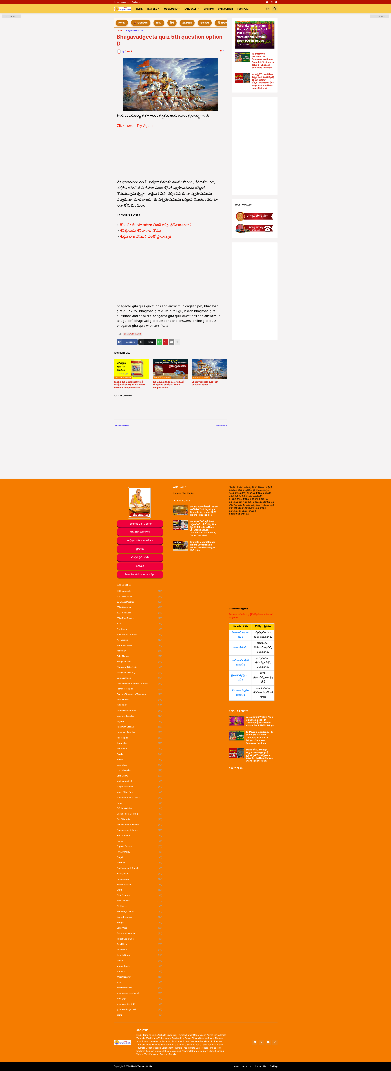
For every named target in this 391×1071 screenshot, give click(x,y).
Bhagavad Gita (139, 661)
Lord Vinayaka (139, 770)
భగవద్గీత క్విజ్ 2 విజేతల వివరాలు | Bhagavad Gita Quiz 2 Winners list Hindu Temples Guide (129, 384)
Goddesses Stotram (139, 710)
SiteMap (274, 1066)
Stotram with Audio (139, 933)
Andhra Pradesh (139, 645)
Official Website (139, 808)
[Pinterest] (165, 342)
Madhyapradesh (139, 781)
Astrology (139, 650)
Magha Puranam (139, 786)
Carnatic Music (139, 678)
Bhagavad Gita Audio (139, 667)
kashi (139, 1015)
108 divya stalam (139, 596)
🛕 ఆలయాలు (141, 22)
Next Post (220, 425)
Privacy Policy (139, 852)
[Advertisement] (170, 154)
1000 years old (139, 591)
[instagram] (275, 1042)
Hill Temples (139, 737)
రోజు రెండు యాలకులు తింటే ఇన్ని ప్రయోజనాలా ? (156, 225)
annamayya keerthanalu (139, 993)
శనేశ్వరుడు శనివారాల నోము (140, 231)
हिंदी (172, 22)
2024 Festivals (139, 612)
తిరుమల (204, 22)
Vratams (139, 971)
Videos (139, 960)
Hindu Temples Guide (141, 1066)
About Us (125, 2)
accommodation (139, 987)
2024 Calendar (139, 607)
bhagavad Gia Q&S (139, 1004)
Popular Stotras (139, 846)
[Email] (171, 342)
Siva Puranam (139, 895)
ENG (159, 22)
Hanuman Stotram (139, 727)
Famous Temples (139, 688)
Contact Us (136, 2)
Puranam (139, 862)
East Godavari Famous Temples (139, 683)
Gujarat (139, 721)
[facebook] (267, 2)
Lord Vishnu (139, 776)
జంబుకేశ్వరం (240, 648)
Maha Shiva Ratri (139, 792)
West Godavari (139, 977)
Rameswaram (139, 879)
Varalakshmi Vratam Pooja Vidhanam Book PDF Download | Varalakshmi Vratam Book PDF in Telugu (260, 721)
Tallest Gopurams (139, 939)
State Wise (139, 928)
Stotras (209, 8)
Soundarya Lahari (139, 911)
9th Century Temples (139, 634)
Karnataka (139, 743)
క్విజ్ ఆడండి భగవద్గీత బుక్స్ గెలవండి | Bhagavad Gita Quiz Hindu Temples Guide (168, 384)
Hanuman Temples (139, 732)
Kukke (139, 759)
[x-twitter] (272, 2)
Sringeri (139, 922)
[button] (267, 8)
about (139, 982)
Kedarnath (139, 748)
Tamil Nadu (139, 944)
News (139, 803)
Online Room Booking (139, 814)
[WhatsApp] (159, 342)
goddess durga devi (139, 1009)
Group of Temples (139, 716)
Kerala (139, 754)
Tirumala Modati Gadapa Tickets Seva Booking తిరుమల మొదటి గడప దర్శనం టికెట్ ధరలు (202, 546)
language (191, 8)
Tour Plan (243, 8)
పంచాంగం (187, 22)
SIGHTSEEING (139, 884)
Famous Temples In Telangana (139, 694)
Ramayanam (139, 873)
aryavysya (139, 998)
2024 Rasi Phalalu (139, 618)
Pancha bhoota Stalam (139, 824)
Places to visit (139, 835)
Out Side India (139, 819)
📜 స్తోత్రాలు (223, 22)
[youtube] (276, 2)
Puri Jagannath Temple (139, 868)
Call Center (225, 8)
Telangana (139, 949)
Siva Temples (139, 900)
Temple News (139, 955)
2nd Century (139, 629)
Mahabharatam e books (139, 797)
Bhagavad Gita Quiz (134, 30)
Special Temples (139, 917)
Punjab (139, 857)
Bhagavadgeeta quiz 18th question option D (205, 383)
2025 (139, 623)
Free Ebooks (139, 699)
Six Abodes (139, 906)
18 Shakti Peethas (139, 602)
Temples (152, 8)
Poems (139, 841)
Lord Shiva (139, 765)
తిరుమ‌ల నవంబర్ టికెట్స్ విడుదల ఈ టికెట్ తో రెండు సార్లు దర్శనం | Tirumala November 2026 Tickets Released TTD (204, 510)
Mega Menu (170, 8)
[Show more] (177, 342)
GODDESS (139, 705)
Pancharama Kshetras (139, 830)
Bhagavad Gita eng (139, 672)
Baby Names (139, 656)
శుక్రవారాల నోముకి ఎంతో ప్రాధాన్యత (146, 237)
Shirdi (139, 890)
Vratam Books (139, 966)
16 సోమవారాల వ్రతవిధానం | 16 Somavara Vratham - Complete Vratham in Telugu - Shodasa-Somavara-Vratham (263, 60)
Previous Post (122, 425)
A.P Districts (139, 640)
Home (116, 2)
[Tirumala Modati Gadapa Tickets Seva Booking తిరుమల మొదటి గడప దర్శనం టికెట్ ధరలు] (180, 546)
